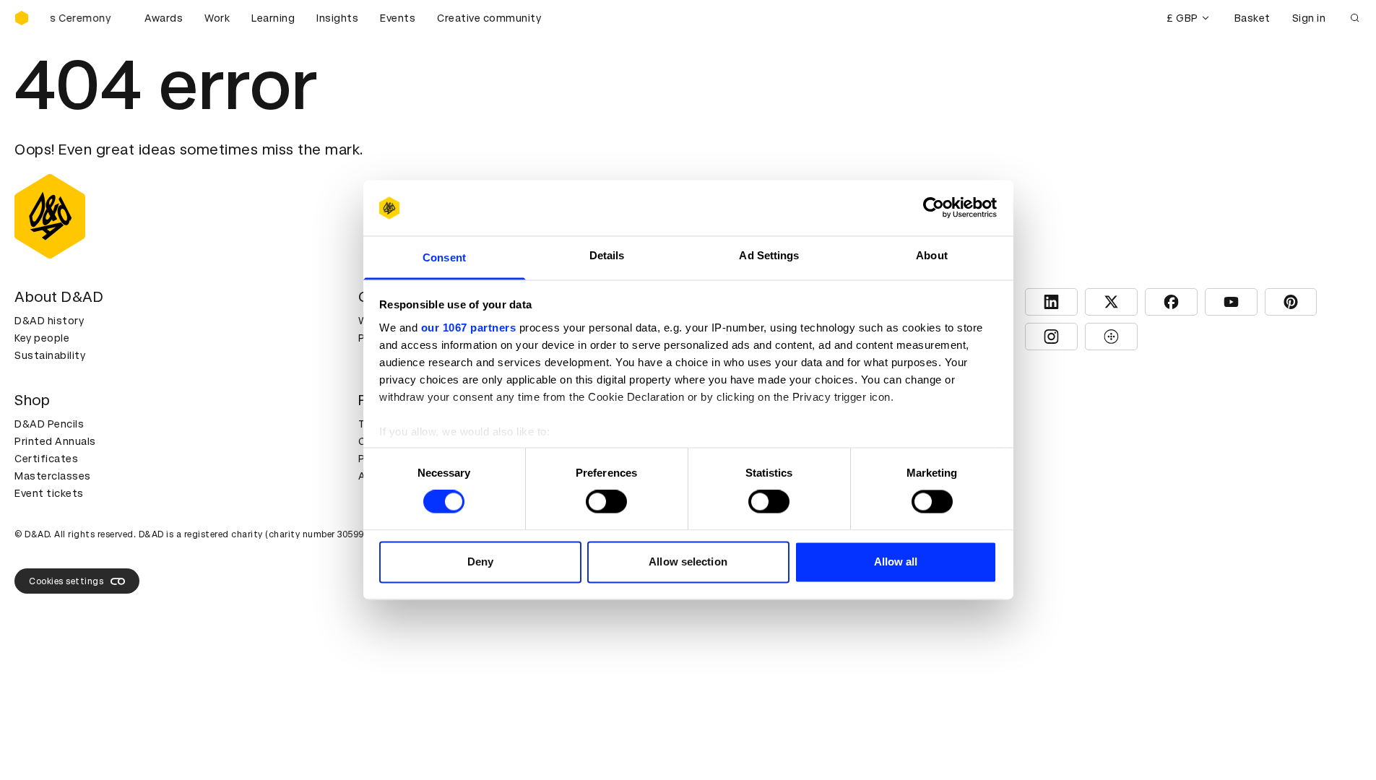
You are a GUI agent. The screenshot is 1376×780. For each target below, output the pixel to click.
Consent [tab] (444, 257)
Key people (41, 338)
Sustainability (49, 355)
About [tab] (932, 255)
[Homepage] (21, 18)
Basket (1252, 18)
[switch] (606, 502)
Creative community (489, 18)
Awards (163, 18)
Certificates (46, 458)
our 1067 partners (468, 327)
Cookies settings (66, 581)
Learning (273, 18)
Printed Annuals (55, 441)
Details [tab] (607, 255)
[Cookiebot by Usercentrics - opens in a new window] (933, 208)
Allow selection (688, 561)
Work (217, 18)
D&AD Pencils (49, 424)
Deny (480, 561)
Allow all (896, 561)
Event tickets (49, 493)
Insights (337, 18)
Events (397, 18)
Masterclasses (52, 476)
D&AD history (49, 320)
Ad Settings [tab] (769, 255)
